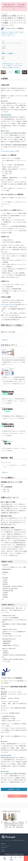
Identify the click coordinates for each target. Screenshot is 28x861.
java (16, 32)
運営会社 (3, 851)
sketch (4, 101)
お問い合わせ (4, 847)
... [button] (13, 35)
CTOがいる (17, 67)
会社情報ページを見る (14, 789)
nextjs (8, 35)
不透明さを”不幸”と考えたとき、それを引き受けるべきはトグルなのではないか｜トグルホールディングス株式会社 (13, 433)
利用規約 (3, 843)
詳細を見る (5, 340)
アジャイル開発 (6, 65)
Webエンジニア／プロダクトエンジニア (11, 43)
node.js (11, 32)
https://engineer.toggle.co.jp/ (9, 151)
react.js (21, 32)
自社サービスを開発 (7, 67)
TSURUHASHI (6, 115)
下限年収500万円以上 (8, 63)
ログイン (21, 858)
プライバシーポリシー (6, 845)
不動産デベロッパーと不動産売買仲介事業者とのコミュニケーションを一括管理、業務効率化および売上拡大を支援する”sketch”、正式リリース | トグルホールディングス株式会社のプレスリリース (14, 381)
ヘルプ (2, 849)
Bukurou (4, 131)
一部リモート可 (18, 63)
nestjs (3, 35)
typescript (4, 32)
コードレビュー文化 (17, 65)
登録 (26, 858)
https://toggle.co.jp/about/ (8, 304)
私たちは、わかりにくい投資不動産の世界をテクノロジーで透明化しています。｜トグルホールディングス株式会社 (14, 401)
